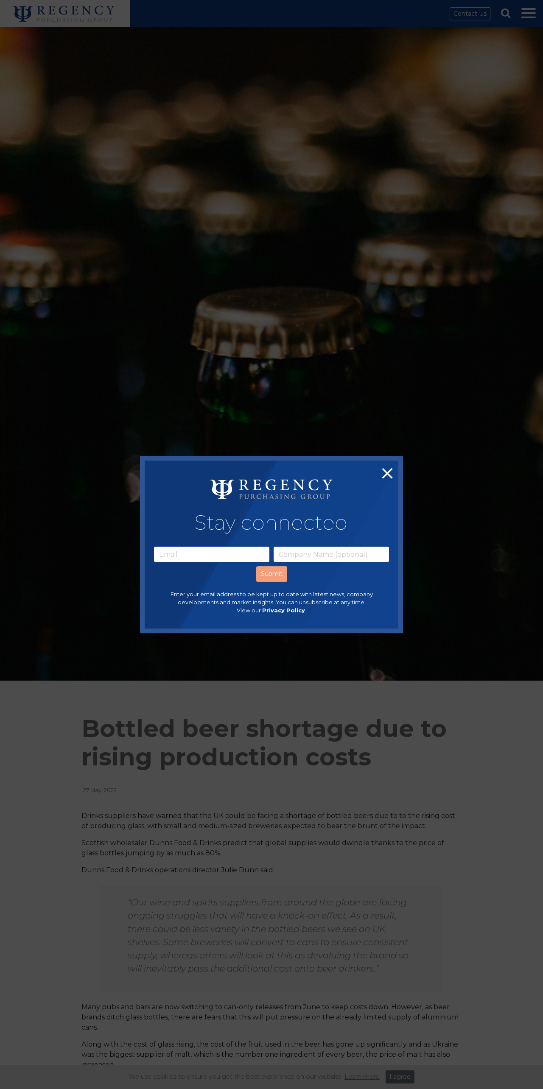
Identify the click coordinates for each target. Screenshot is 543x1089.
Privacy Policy (283, 611)
